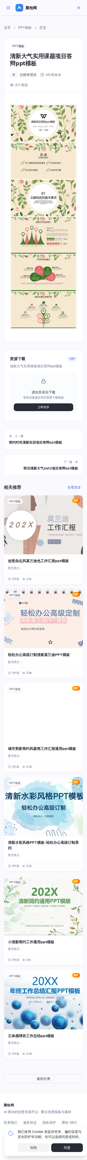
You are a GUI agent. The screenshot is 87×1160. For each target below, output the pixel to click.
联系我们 (10, 1122)
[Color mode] (78, 7)
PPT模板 (25, 27)
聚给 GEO (69, 1122)
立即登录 (43, 407)
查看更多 (74, 487)
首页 (7, 27)
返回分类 (43, 1079)
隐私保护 (49, 1122)
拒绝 (33, 1147)
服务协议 (30, 1122)
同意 (67, 1147)
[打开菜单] (8, 7)
